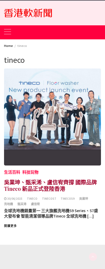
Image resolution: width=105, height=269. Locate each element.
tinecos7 (49, 199)
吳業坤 (83, 199)
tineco (32, 199)
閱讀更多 (10, 226)
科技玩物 (30, 172)
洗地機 (8, 204)
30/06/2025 (14, 199)
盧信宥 (35, 204)
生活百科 (12, 172)
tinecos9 (68, 199)
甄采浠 (22, 204)
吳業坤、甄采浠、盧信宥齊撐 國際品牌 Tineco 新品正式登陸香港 (50, 185)
